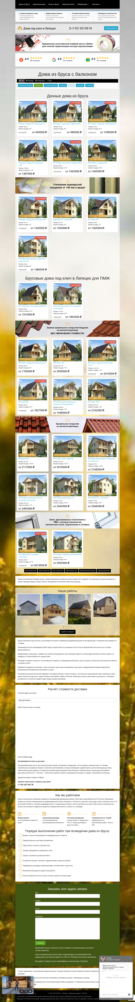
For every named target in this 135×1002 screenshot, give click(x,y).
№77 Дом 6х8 (93, 220)
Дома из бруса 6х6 (30, 570)
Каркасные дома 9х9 (104, 570)
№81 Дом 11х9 (58, 363)
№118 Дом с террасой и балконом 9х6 (102, 124)
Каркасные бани (68, 4)
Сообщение (39, 916)
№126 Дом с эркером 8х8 (97, 163)
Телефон (38, 900)
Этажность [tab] (41, 81)
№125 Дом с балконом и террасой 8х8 (67, 163)
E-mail (37, 908)
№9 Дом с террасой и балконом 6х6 (31, 124)
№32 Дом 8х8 (23, 402)
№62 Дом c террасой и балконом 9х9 (32, 363)
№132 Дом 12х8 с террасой (63, 459)
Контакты (96, 4)
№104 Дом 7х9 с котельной (98, 498)
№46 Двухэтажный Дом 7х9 (63, 498)
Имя (36, 893)
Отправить (40, 943)
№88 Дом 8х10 (23, 459)
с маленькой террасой (25, 85)
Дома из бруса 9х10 (71, 570)
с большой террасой (51, 85)
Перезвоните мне (111, 28)
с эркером (63, 85)
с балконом (38, 85)
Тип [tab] (22, 81)
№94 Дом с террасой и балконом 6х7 (32, 220)
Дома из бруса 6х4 (57, 570)
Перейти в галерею (67, 632)
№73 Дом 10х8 (93, 402)
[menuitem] (24, 4)
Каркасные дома (39, 4)
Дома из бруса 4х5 (44, 570)
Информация (82, 4)
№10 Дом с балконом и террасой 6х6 (67, 124)
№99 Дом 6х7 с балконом (62, 220)
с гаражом (80, 85)
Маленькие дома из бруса (87, 570)
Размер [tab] (30, 81)
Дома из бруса (24, 4)
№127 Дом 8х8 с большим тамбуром (32, 306)
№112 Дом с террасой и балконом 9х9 (67, 554)
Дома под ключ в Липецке (39, 28)
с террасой (89, 85)
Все (50, 81)
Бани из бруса (54, 4)
